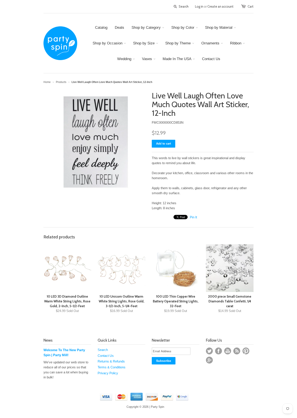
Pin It (193, 217)
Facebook (218, 350)
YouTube (227, 350)
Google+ (209, 360)
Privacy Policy (108, 373)
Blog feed (236, 350)
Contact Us (106, 355)
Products (61, 82)
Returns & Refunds (111, 361)
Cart (251, 6)
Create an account (220, 6)
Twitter (209, 350)
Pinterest (245, 350)
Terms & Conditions (111, 367)
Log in (199, 6)
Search (103, 350)
